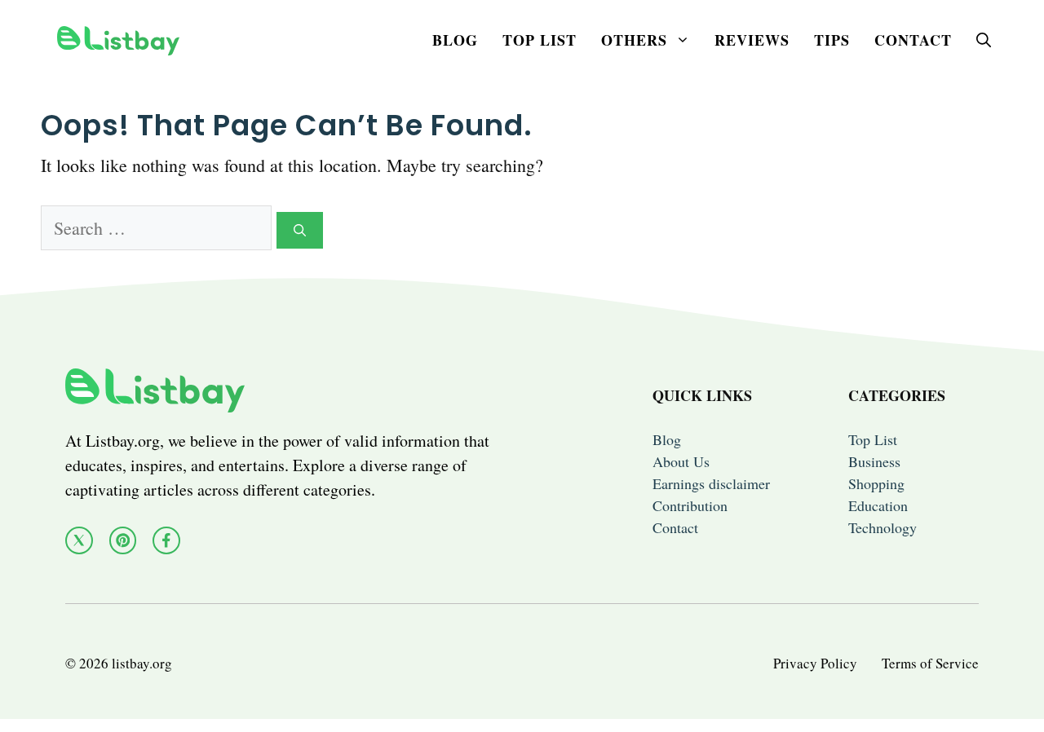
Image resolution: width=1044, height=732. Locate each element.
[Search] (299, 230)
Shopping (876, 483)
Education (878, 505)
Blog (455, 40)
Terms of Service (930, 663)
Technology (882, 527)
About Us (681, 461)
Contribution (690, 505)
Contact (913, 40)
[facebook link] (166, 540)
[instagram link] (123, 540)
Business (874, 461)
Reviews (752, 40)
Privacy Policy (815, 663)
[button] (983, 40)
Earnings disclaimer (711, 483)
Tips (832, 40)
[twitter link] (79, 540)
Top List (539, 40)
